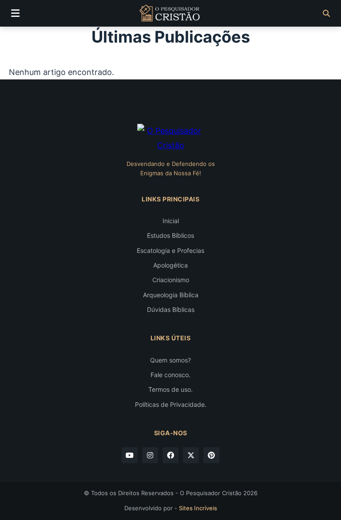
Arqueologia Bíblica (170, 295)
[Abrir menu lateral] (15, 13)
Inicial (171, 221)
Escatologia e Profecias (170, 250)
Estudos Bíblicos (170, 235)
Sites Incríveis (198, 508)
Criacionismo (170, 280)
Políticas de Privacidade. (170, 404)
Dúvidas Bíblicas (170, 309)
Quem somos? (170, 360)
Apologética (170, 265)
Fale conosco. (170, 374)
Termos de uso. (170, 389)
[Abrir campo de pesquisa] (326, 13)
